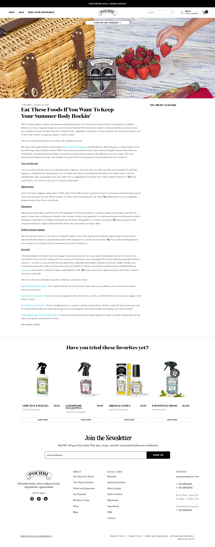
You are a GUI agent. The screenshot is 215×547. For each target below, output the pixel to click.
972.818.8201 (185, 484)
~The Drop (26, 105)
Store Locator (114, 488)
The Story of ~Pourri (83, 476)
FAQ (110, 512)
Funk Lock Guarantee (84, 488)
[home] (107, 12)
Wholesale (113, 500)
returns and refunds (182, 536)
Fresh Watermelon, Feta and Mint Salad (39, 314)
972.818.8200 (186, 487)
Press (76, 506)
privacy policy (118, 536)
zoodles (25, 270)
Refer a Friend (115, 494)
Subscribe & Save (116, 482)
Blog (75, 512)
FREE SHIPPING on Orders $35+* (36, 536)
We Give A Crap (81, 500)
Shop (11, 12)
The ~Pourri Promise (83, 482)
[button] (107, 22)
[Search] (172, 12)
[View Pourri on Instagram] (32, 499)
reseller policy (186, 539)
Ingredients (113, 506)
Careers (111, 518)
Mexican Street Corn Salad (33, 286)
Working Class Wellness (75, 146)
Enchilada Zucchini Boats (32, 305)
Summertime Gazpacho (32, 295)
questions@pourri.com (187, 476)
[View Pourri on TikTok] (45, 499)
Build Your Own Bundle (41, 12)
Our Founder (79, 494)
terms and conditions (156, 536)
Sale (21, 12)
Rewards (112, 476)
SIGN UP (158, 455)
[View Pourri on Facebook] (38, 499)
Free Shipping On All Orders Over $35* (107, 4)
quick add (43, 419)
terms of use (135, 536)
